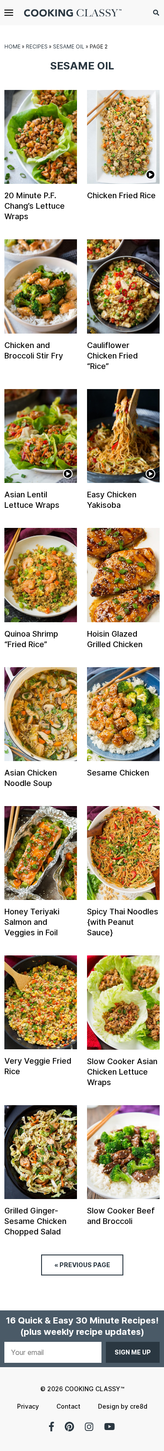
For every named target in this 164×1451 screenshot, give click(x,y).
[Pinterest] (69, 1427)
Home (12, 46)
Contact (68, 1406)
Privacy (28, 1406)
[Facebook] (51, 1427)
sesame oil (68, 46)
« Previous (82, 1264)
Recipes (37, 46)
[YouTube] (109, 1427)
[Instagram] (89, 1427)
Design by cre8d (122, 1406)
